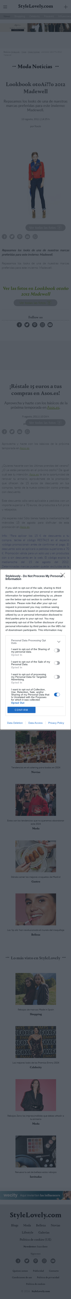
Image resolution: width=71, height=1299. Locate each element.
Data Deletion (15, 722)
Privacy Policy (56, 722)
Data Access (35, 722)
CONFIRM (21, 710)
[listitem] (35, 641)
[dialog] (35, 649)
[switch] (57, 650)
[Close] (63, 576)
